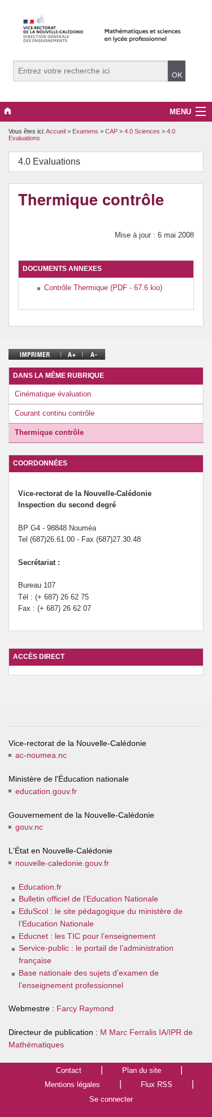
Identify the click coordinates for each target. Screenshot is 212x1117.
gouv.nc (29, 827)
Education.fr (40, 887)
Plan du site (141, 1070)
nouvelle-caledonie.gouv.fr (62, 863)
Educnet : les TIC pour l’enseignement (87, 936)
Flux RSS (156, 1084)
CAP (112, 131)
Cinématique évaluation (53, 394)
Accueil (56, 131)
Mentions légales (72, 1084)
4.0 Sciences (143, 131)
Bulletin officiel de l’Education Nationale (88, 899)
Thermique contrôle (49, 432)
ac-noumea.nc (41, 755)
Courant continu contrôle (54, 413)
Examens (86, 131)
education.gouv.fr (46, 791)
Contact (68, 1070)
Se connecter (111, 1099)
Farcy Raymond (85, 1008)
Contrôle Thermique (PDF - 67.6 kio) (103, 287)
